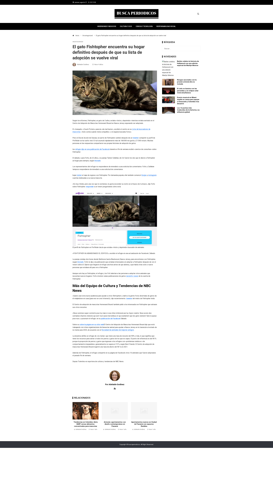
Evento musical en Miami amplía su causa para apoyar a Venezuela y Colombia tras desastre (188, 100)
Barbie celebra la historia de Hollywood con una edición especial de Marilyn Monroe (188, 63)
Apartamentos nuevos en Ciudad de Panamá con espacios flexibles (114, 424)
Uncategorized (78, 41)
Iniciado (97, 161)
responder (90, 187)
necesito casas (132, 276)
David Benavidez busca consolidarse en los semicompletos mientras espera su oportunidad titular (144, 425)
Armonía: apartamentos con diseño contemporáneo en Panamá (86, 424)
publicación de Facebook (110, 319)
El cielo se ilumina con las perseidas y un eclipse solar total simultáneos (187, 91)
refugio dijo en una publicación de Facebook (92, 149)
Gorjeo (144, 175)
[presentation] (75, 417)
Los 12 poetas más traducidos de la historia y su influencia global (188, 110)
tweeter (135, 138)
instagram (152, 175)
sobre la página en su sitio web (92, 325)
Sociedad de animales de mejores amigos (118, 330)
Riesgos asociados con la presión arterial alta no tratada (187, 82)
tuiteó (79, 175)
